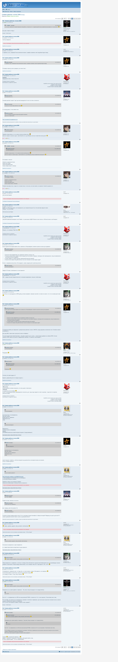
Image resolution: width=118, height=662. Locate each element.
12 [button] (74, 18)
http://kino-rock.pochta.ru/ (7, 168)
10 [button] (70, 18)
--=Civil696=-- (8, 25)
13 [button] (76, 18)
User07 (7, 265)
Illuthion (7, 113)
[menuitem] (4, 9)
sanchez (7, 557)
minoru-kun (8, 308)
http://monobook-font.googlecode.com (10, 119)
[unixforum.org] (16, 5)
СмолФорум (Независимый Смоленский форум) (11, 201)
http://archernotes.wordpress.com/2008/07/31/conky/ (13, 476)
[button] (62, 18)
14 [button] (78, 18)
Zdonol (7, 95)
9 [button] (68, 18)
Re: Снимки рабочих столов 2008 (12, 21)
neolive (7, 62)
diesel (7, 361)
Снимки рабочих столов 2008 (13, 14)
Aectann (7, 612)
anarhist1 (7, 129)
